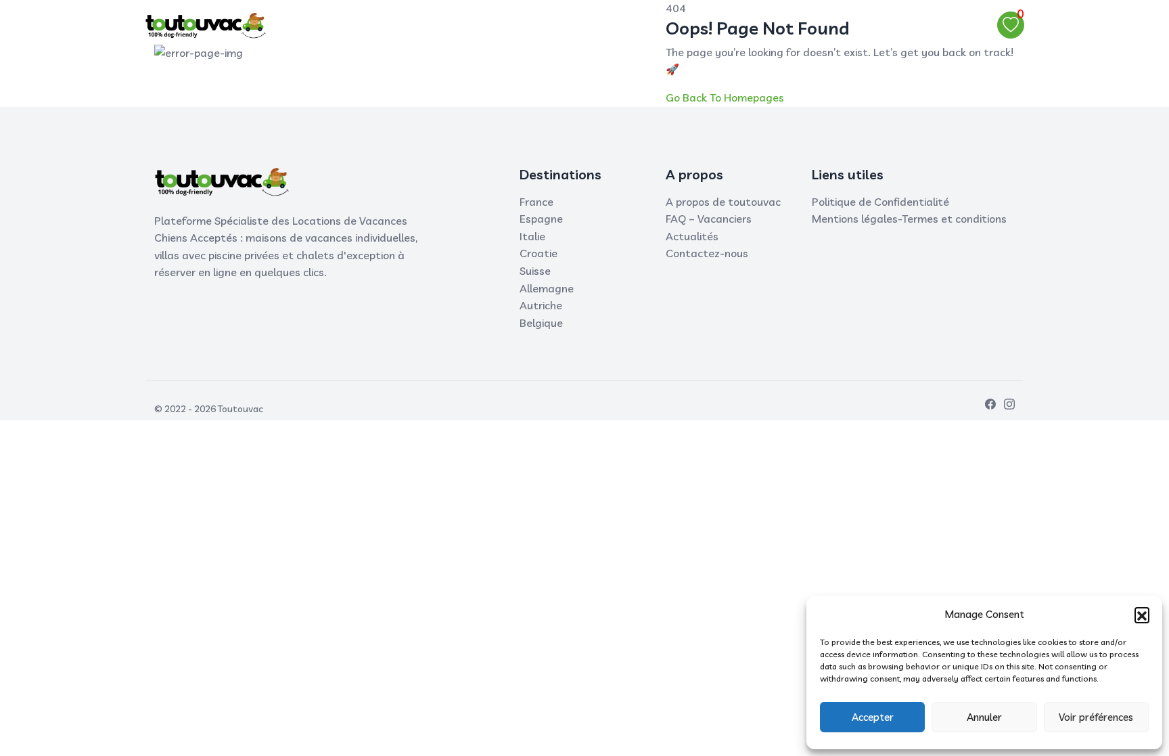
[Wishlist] (1010, 25)
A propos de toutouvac (723, 201)
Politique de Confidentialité (880, 201)
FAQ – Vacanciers (709, 218)
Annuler (984, 717)
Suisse (535, 270)
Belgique (541, 323)
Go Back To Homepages (725, 97)
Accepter (873, 717)
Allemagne (547, 288)
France (536, 201)
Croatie (538, 253)
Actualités (692, 236)
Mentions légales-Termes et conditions (909, 218)
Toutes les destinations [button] (402, 24)
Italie (532, 236)
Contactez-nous (707, 253)
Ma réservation (542, 24)
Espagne (541, 218)
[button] (1142, 614)
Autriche (541, 305)
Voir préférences (1096, 717)
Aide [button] (616, 24)
